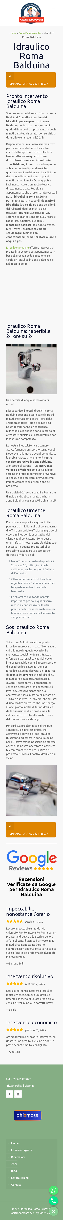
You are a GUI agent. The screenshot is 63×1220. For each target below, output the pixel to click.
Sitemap (29, 1085)
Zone (14, 1163)
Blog (14, 1170)
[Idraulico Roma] (31, 13)
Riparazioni (18, 1157)
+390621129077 (21, 1079)
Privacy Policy (14, 1085)
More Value (46, 1212)
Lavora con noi (20, 1177)
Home (12, 33)
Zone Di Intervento (29, 33)
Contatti (16, 1184)
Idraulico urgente (21, 1150)
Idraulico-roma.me (17, 247)
